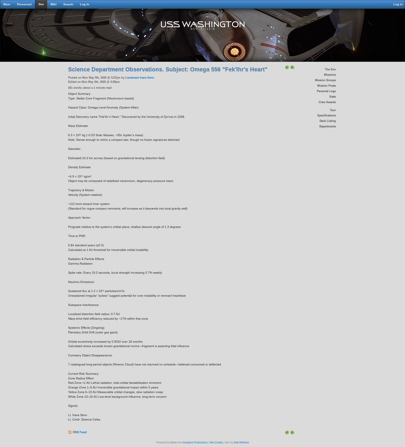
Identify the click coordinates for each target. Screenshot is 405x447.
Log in (398, 4)
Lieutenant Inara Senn (139, 77)
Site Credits (216, 442)
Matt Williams (241, 442)
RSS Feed (80, 432)
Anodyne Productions (195, 442)
